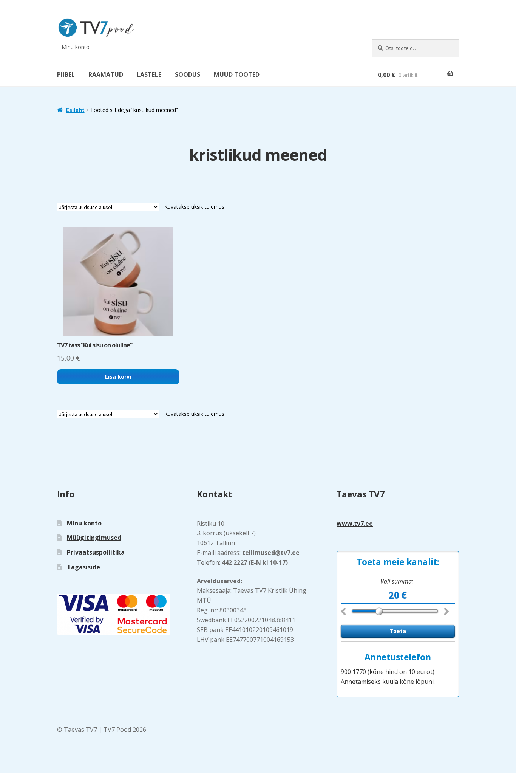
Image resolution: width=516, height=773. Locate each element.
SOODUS (187, 74)
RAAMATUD (105, 74)
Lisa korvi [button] (118, 376)
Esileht (75, 109)
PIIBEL (66, 74)
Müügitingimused (94, 537)
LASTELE (149, 74)
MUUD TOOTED (237, 74)
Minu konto (76, 47)
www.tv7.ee (355, 523)
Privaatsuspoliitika (96, 552)
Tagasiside (83, 567)
